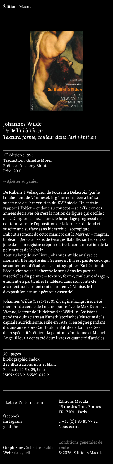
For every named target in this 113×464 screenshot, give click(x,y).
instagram (12, 421)
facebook (11, 416)
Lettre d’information (24, 403)
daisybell (22, 453)
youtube (10, 427)
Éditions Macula (18, 7)
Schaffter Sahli (39, 448)
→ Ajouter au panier (20, 181)
